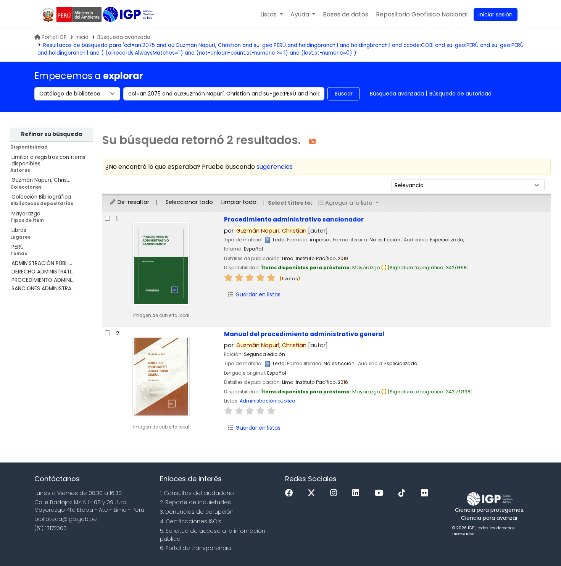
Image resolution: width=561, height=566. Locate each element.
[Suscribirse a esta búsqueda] (312, 140)
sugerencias (274, 166)
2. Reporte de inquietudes (195, 502)
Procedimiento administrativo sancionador (294, 219)
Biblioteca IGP (129, 14)
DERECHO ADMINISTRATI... (42, 271)
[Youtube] (380, 493)
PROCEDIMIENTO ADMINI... (42, 280)
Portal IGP (54, 37)
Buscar (344, 93)
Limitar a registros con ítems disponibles (48, 160)
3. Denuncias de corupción (197, 512)
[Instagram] (335, 493)
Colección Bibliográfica (41, 197)
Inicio (82, 37)
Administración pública (267, 401)
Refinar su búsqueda (51, 134)
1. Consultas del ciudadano (197, 493)
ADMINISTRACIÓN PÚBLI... (41, 263)
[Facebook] (291, 493)
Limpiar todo (238, 202)
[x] (313, 493)
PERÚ (17, 247)
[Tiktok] (403, 493)
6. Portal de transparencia (195, 548)
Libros (18, 230)
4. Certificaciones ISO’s (190, 521)
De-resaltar (132, 202)
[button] (271, 14)
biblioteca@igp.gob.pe (65, 519)
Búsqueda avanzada (123, 37)
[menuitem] (422, 14)
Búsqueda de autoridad (460, 93)
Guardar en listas (257, 294)
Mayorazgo (25, 213)
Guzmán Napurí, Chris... (40, 180)
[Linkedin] (357, 493)
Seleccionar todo (189, 202)
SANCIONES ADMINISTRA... (43, 288)
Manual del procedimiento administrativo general (304, 334)
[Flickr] (426, 493)
